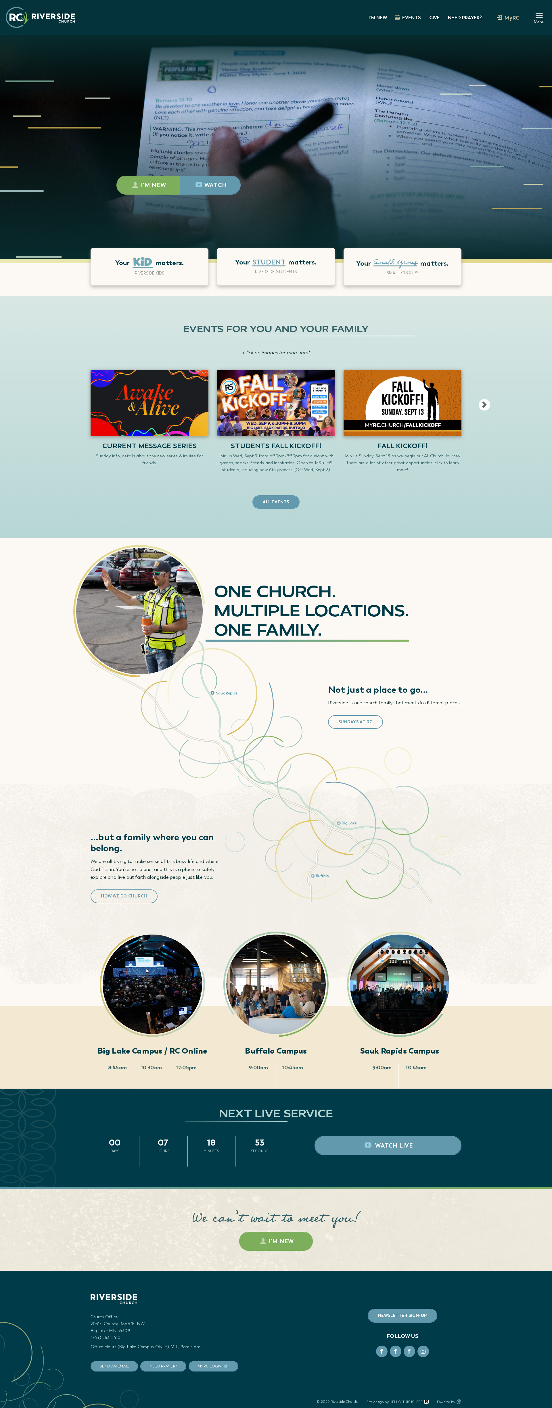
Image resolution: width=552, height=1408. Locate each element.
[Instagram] (423, 1351)
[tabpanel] (149, 272)
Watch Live (393, 1145)
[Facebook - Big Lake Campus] (382, 1351)
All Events (276, 502)
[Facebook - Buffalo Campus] (409, 1351)
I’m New (378, 17)
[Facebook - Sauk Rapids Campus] (395, 1351)
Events (411, 17)
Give (434, 17)
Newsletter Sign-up (402, 1315)
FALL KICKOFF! (402, 446)
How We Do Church (124, 896)
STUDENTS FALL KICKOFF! (276, 446)
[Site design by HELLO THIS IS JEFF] (426, 1402)
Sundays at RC (355, 722)
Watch (215, 185)
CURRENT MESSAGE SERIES (149, 446)
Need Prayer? (465, 17)
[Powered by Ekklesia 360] (459, 1401)
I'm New (153, 185)
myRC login (210, 1366)
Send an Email (114, 1366)
